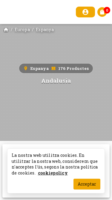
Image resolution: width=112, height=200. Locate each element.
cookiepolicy (53, 172)
